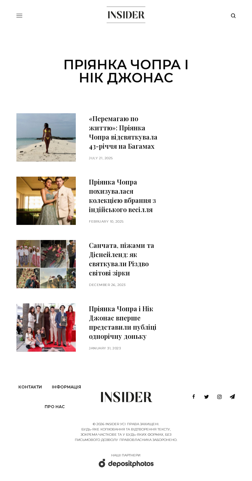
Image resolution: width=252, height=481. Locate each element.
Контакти (30, 386)
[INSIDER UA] (126, 15)
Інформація (66, 386)
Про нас (55, 406)
